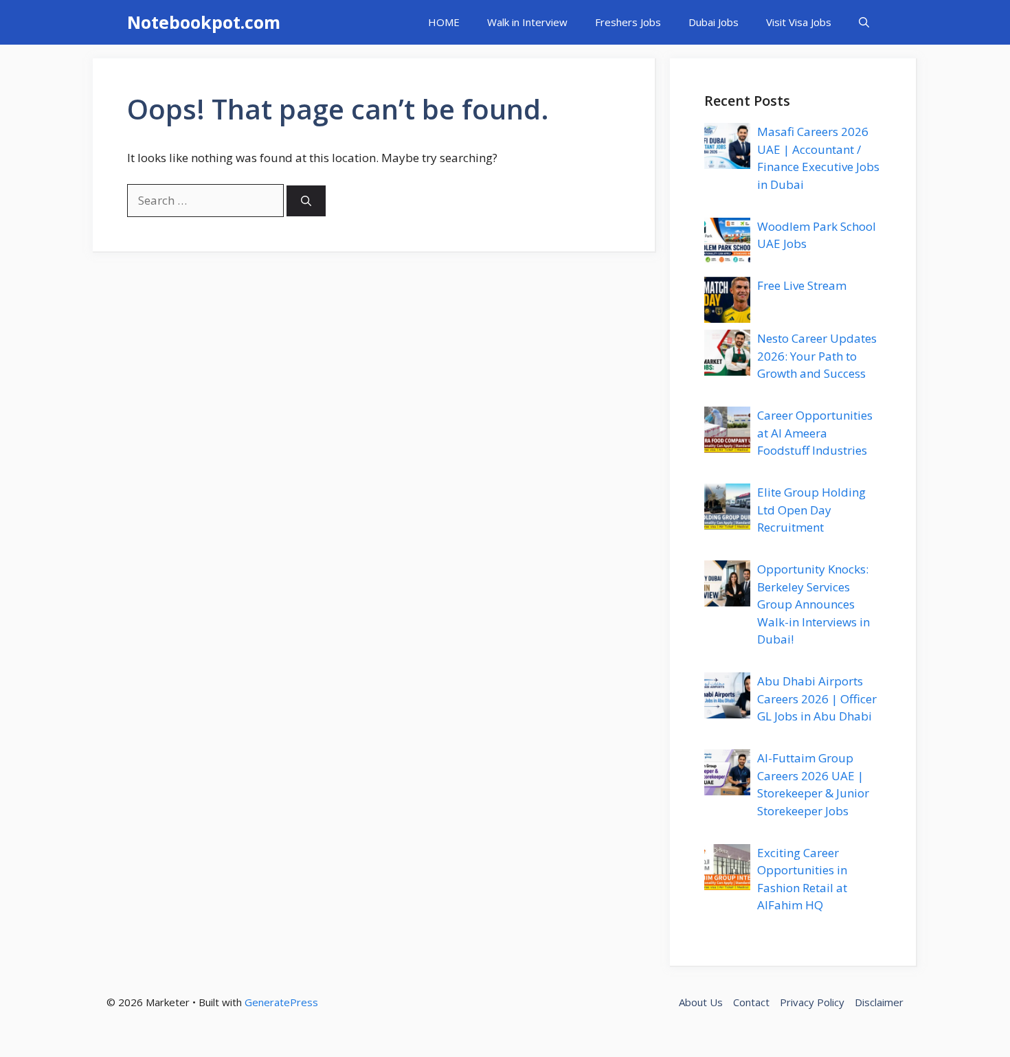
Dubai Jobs (713, 22)
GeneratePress (281, 1002)
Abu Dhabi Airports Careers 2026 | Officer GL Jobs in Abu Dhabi (817, 698)
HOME (444, 22)
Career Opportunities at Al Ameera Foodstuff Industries (815, 432)
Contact (751, 1002)
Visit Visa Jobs (798, 22)
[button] (864, 22)
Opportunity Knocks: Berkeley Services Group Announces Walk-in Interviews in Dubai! (813, 604)
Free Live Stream (801, 285)
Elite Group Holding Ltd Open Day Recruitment (811, 509)
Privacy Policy (812, 1002)
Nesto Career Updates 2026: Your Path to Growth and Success (817, 355)
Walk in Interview (527, 22)
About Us (701, 1002)
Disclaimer (879, 1002)
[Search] (306, 200)
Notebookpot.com (203, 22)
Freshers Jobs (628, 22)
